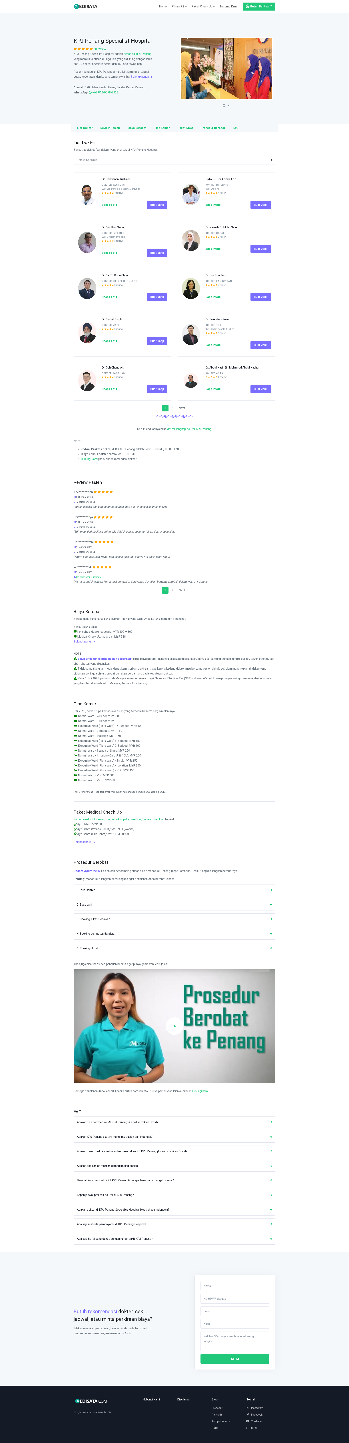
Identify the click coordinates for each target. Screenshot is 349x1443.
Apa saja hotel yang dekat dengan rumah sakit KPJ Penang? (115, 1238)
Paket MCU (185, 128)
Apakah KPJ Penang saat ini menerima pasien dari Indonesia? (115, 1136)
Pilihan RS (178, 6)
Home (163, 6)
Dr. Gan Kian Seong (113, 227)
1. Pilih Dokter (86, 890)
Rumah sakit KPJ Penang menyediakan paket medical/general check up (119, 819)
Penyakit (217, 1414)
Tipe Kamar (162, 128)
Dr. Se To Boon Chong (115, 275)
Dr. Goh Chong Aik (113, 367)
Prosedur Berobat (212, 128)
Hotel (215, 1427)
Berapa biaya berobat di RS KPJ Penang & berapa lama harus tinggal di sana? (125, 1180)
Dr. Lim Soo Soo (215, 275)
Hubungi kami (89, 459)
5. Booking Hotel (87, 948)
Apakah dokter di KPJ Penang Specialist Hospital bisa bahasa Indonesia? (123, 1209)
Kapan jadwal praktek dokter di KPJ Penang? (105, 1195)
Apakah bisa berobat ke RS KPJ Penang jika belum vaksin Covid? (117, 1122)
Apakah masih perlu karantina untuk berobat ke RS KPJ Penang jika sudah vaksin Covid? (132, 1151)
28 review (100, 49)
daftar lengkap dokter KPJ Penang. (189, 429)
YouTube (256, 1421)
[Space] (87, 6)
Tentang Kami (228, 6)
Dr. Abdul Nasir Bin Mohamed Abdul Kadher (232, 367)
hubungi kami (200, 1091)
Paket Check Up (202, 6)
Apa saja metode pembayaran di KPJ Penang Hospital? (112, 1224)
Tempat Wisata (221, 1421)
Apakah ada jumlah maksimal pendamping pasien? (108, 1166)
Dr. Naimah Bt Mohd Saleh (221, 227)
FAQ (235, 128)
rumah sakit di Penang (137, 54)
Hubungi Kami (151, 1399)
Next (182, 408)
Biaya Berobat (137, 128)
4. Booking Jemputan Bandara (96, 933)
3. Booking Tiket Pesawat (93, 919)
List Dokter (85, 128)
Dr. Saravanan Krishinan (116, 179)
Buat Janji (157, 205)
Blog (215, 1399)
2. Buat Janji (84, 904)
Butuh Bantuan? (261, 6)
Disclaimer (183, 1399)
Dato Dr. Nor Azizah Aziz (220, 179)
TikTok (253, 1427)
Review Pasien (110, 128)
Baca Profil (109, 205)
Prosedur (217, 1407)
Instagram (257, 1407)
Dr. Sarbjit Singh (112, 319)
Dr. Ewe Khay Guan (217, 319)
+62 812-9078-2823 (105, 92)
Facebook (256, 1414)
